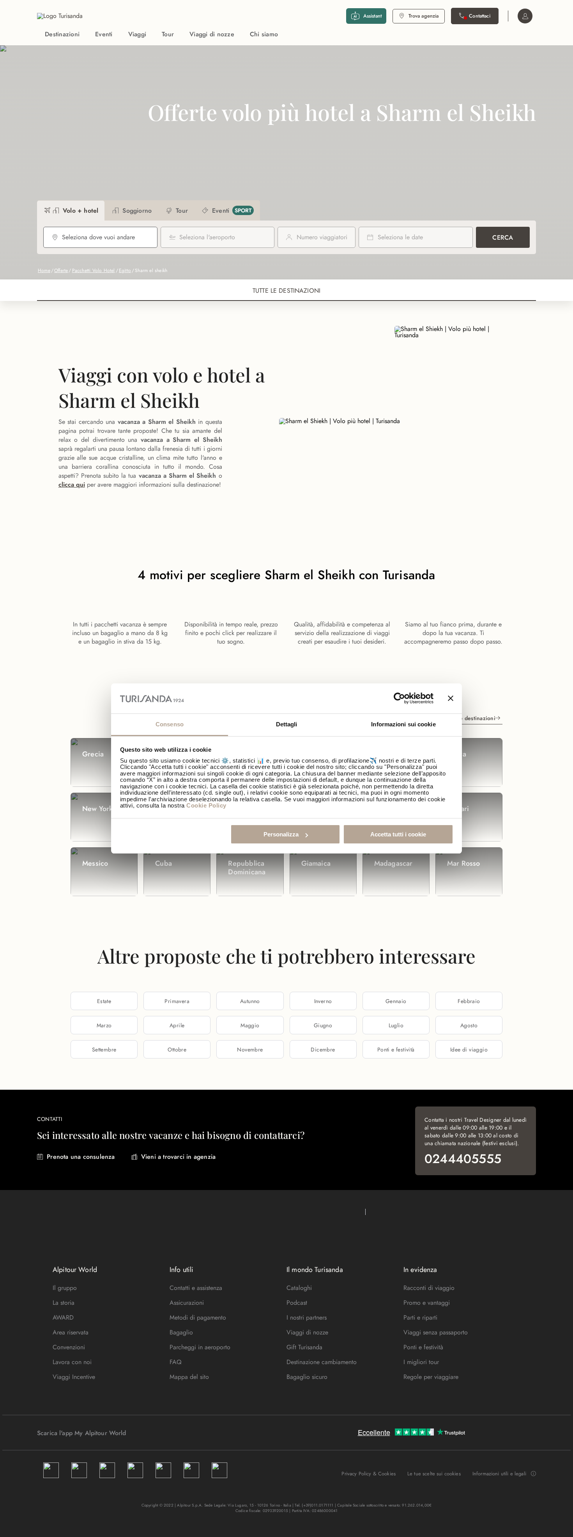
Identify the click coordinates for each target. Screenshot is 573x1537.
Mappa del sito (189, 1376)
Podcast (296, 1302)
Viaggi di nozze (211, 34)
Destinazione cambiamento (321, 1361)
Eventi (104, 34)
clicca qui (71, 484)
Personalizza (281, 834)
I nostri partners (306, 1317)
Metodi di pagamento (198, 1317)
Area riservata (70, 1332)
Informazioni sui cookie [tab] (403, 724)
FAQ (176, 1361)
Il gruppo (65, 1287)
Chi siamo (264, 34)
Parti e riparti (420, 1317)
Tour (168, 34)
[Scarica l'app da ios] (149, 1433)
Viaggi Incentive (74, 1376)
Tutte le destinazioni (470, 718)
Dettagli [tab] (286, 724)
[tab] (70, 211)
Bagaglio (181, 1332)
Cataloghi (299, 1287)
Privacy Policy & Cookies (368, 1473)
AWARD (63, 1317)
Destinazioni (62, 34)
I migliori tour (421, 1361)
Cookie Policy (206, 805)
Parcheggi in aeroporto (200, 1347)
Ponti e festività (423, 1347)
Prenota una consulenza (81, 1156)
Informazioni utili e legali (499, 1473)
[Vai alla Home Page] (60, 16)
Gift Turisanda (304, 1347)
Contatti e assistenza (196, 1287)
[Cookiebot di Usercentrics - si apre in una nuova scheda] (399, 698)
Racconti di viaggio (429, 1287)
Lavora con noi (72, 1361)
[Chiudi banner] (450, 698)
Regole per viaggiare (430, 1376)
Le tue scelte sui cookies (434, 1473)
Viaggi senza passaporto (435, 1332)
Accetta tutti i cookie (398, 834)
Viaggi (137, 34)
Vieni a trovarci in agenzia (178, 1156)
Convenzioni (69, 1347)
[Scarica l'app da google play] (141, 1433)
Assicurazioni (187, 1302)
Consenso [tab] (170, 724)
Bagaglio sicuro (306, 1376)
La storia (63, 1302)
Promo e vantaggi (426, 1302)
